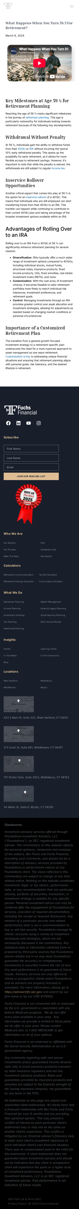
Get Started (46, 556)
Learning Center (49, 649)
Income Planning (12, 608)
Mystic (44, 687)
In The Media (10, 655)
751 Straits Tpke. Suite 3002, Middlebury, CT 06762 (36, 777)
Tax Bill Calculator (48, 574)
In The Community (50, 655)
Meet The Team (11, 556)
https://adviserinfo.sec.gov (23, 992)
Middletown (10, 687)
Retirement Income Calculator (18, 574)
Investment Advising (14, 615)
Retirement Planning (14, 602)
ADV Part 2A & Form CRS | (25, 1199)
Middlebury (46, 680)
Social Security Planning (53, 615)
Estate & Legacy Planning (53, 608)
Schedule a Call (48, 549)
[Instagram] (38, 423)
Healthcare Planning (14, 628)
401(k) (22, 148)
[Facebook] (8, 423)
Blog (6, 662)
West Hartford (11, 680)
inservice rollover (36, 197)
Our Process (10, 549)
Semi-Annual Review (51, 622)
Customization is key (18, 356)
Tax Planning (10, 622)
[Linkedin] (18, 423)
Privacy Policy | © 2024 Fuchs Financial (33, 1203)
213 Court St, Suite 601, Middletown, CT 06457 (33, 747)
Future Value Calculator (51, 581)
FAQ (43, 543)
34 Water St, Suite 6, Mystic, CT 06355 (28, 807)
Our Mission (10, 543)
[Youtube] (28, 423)
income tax (58, 168)
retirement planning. (38, 117)
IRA (31, 148)
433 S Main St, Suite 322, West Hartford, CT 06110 (36, 717)
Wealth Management (51, 602)
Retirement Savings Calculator (19, 581)
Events (7, 649)
